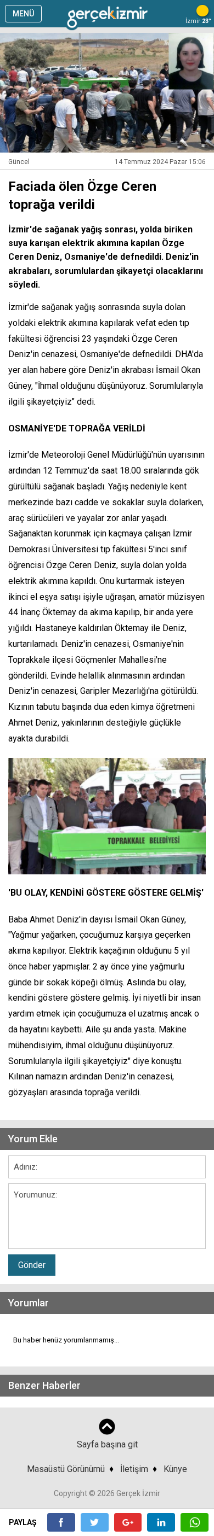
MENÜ (23, 13)
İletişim (134, 1469)
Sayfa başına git (107, 1444)
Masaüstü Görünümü (66, 1469)
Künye (175, 1469)
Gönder (32, 1265)
